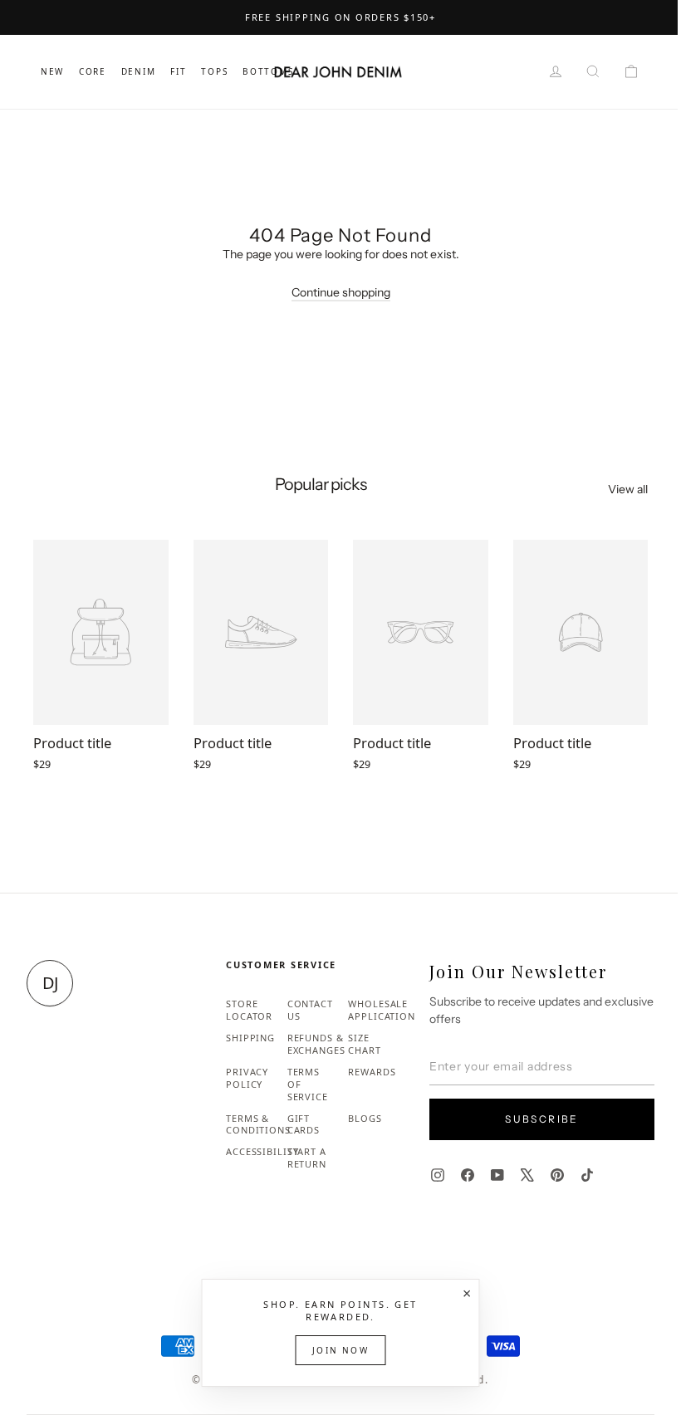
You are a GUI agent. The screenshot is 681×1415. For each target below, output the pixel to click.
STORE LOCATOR (249, 1009)
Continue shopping (341, 292)
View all (628, 489)
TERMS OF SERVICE (307, 1084)
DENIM (138, 71)
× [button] (467, 1293)
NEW (52, 71)
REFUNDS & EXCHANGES (316, 1043)
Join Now (340, 1350)
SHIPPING (250, 1037)
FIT (178, 71)
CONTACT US (310, 1009)
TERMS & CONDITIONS (258, 1124)
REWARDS (371, 1071)
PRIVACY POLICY (247, 1077)
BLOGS (364, 1118)
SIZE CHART (364, 1043)
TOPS (214, 71)
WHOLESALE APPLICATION (381, 1009)
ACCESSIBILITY (262, 1151)
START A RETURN (306, 1157)
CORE (92, 71)
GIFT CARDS (303, 1124)
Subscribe (542, 1119)
